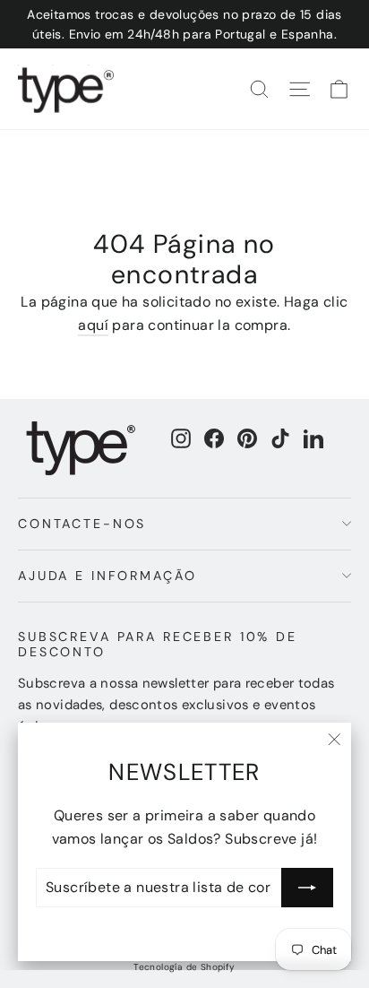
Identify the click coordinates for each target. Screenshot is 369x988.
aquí (93, 325)
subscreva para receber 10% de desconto (157, 644)
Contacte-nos (82, 524)
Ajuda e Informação (107, 576)
